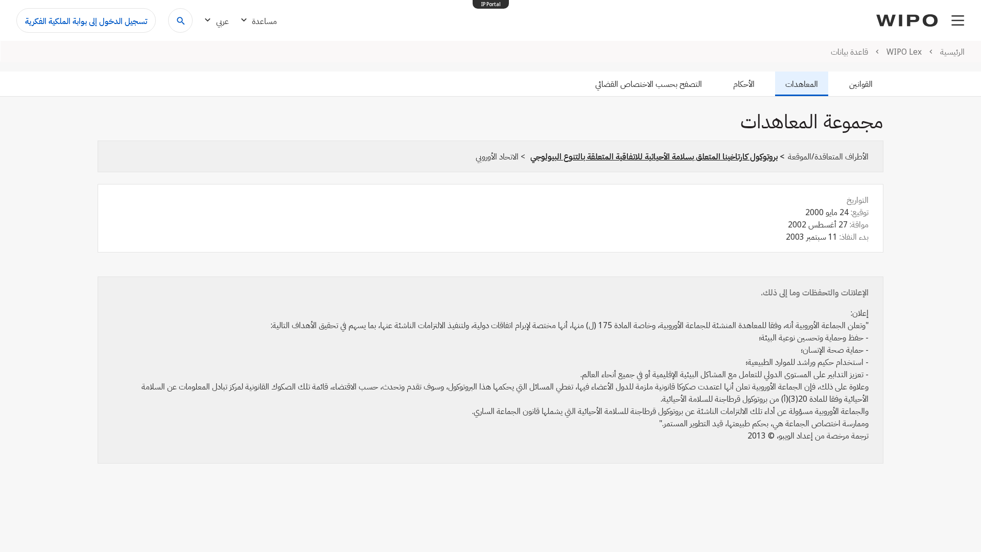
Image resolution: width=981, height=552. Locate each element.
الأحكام (744, 83)
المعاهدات (801, 83)
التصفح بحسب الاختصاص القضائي (648, 83)
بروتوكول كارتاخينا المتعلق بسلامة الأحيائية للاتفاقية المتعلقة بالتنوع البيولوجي (654, 156)
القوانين (861, 83)
